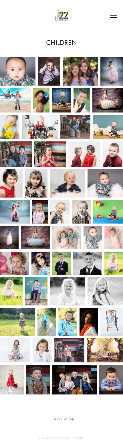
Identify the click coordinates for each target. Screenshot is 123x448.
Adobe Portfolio (71, 438)
